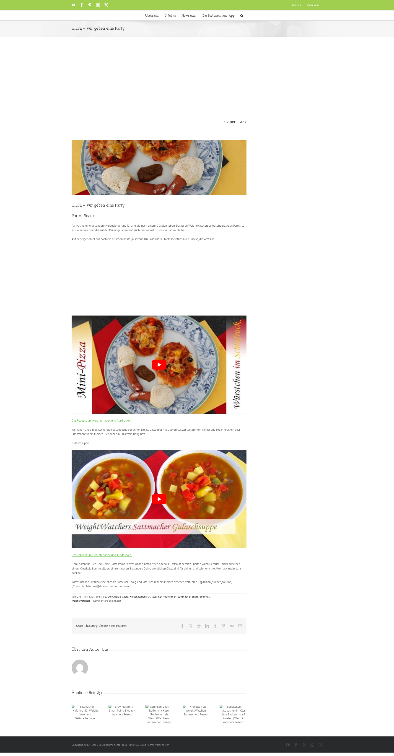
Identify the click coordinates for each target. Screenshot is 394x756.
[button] (241, 15)
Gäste (125, 596)
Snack (195, 596)
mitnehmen (169, 596)
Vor (242, 122)
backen (109, 596)
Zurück (231, 122)
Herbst (133, 596)
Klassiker (156, 596)
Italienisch (144, 596)
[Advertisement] (197, 84)
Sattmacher (184, 596)
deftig (117, 596)
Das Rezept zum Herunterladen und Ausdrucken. (102, 420)
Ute (79, 596)
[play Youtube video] (159, 365)
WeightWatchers (81, 600)
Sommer (204, 596)
